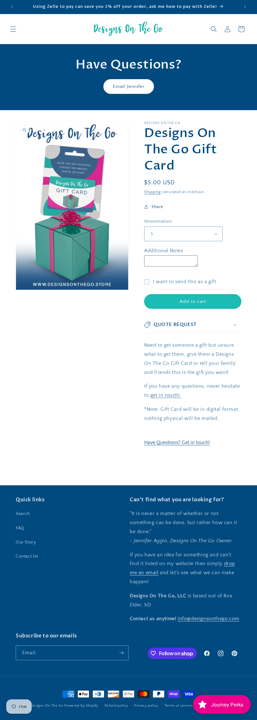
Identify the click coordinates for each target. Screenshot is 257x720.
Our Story (26, 542)
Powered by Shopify (81, 705)
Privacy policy (146, 705)
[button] (13, 29)
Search (23, 513)
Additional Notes (163, 250)
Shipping (152, 192)
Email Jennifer (128, 86)
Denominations (158, 221)
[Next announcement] (245, 7)
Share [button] (157, 206)
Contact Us (27, 556)
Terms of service (179, 705)
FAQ (20, 528)
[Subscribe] (121, 653)
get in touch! (165, 395)
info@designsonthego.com (208, 618)
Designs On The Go (47, 705)
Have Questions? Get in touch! (177, 442)
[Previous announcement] (12, 7)
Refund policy (116, 705)
